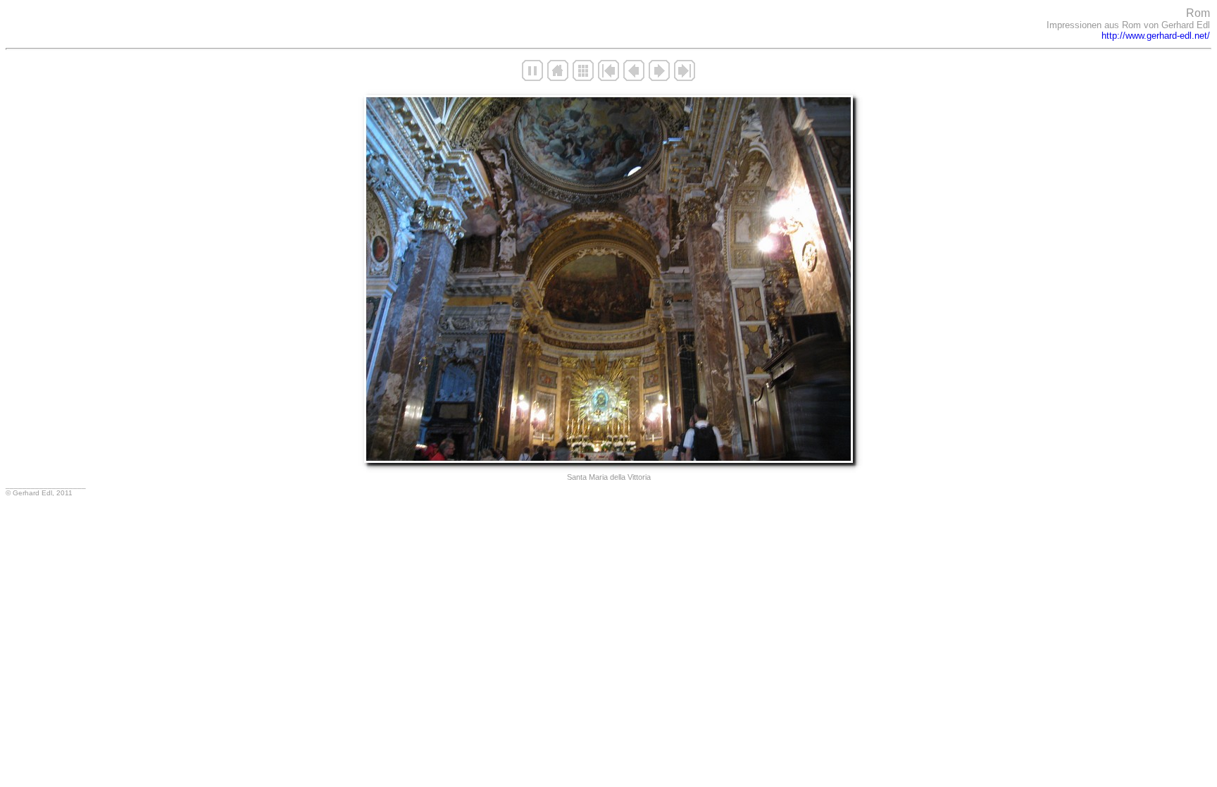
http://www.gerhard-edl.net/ (1155, 35)
